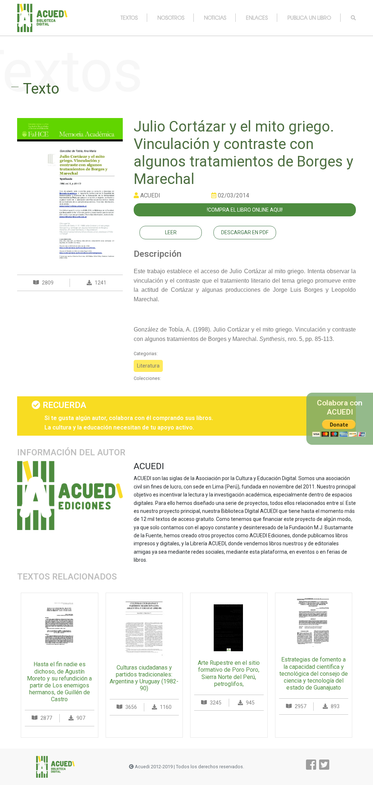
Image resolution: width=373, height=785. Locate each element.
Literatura (148, 366)
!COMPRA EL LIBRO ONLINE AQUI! (245, 210)
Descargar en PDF (244, 232)
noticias (215, 17)
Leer (171, 232)
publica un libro (309, 17)
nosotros (170, 17)
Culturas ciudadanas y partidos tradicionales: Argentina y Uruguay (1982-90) (144, 678)
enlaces (257, 17)
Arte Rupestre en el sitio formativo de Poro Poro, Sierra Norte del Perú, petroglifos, (229, 673)
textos (129, 17)
